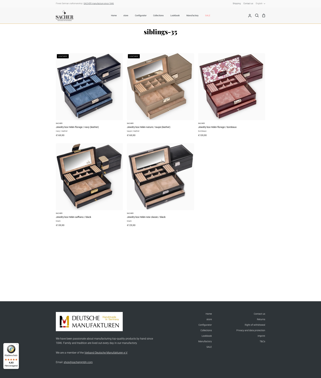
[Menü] (17, 345)
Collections (206, 330)
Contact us (259, 313)
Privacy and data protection (250, 330)
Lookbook (207, 336)
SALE (209, 347)
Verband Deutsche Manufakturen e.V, (106, 352)
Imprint (261, 336)
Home (209, 313)
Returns (261, 319)
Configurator (205, 324)
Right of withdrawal (255, 324)
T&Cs (262, 341)
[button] (66, 346)
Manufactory (205, 341)
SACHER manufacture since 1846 (99, 3)
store (209, 319)
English (259, 3)
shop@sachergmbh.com (78, 362)
